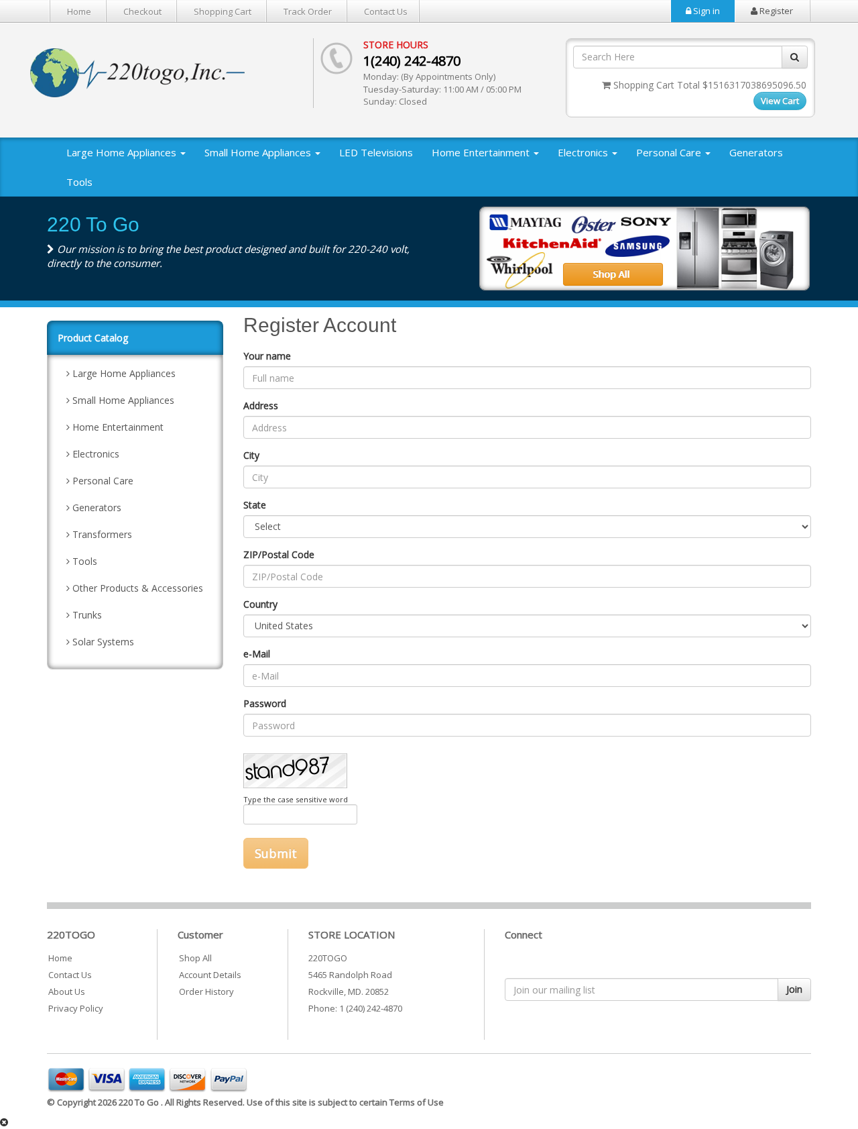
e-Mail (256, 653)
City (251, 455)
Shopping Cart (222, 11)
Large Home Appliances (122, 152)
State (254, 504)
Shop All (195, 958)
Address (260, 405)
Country (260, 604)
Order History (206, 991)
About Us (66, 991)
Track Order (308, 11)
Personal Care (670, 152)
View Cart (780, 101)
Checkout (142, 11)
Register (775, 11)
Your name (267, 356)
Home (79, 11)
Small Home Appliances (259, 152)
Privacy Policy (75, 1008)
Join (794, 989)
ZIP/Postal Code (278, 554)
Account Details (210, 975)
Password (264, 703)
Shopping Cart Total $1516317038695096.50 (708, 84)
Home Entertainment (482, 152)
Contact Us (386, 11)
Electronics (584, 152)
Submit (276, 853)
